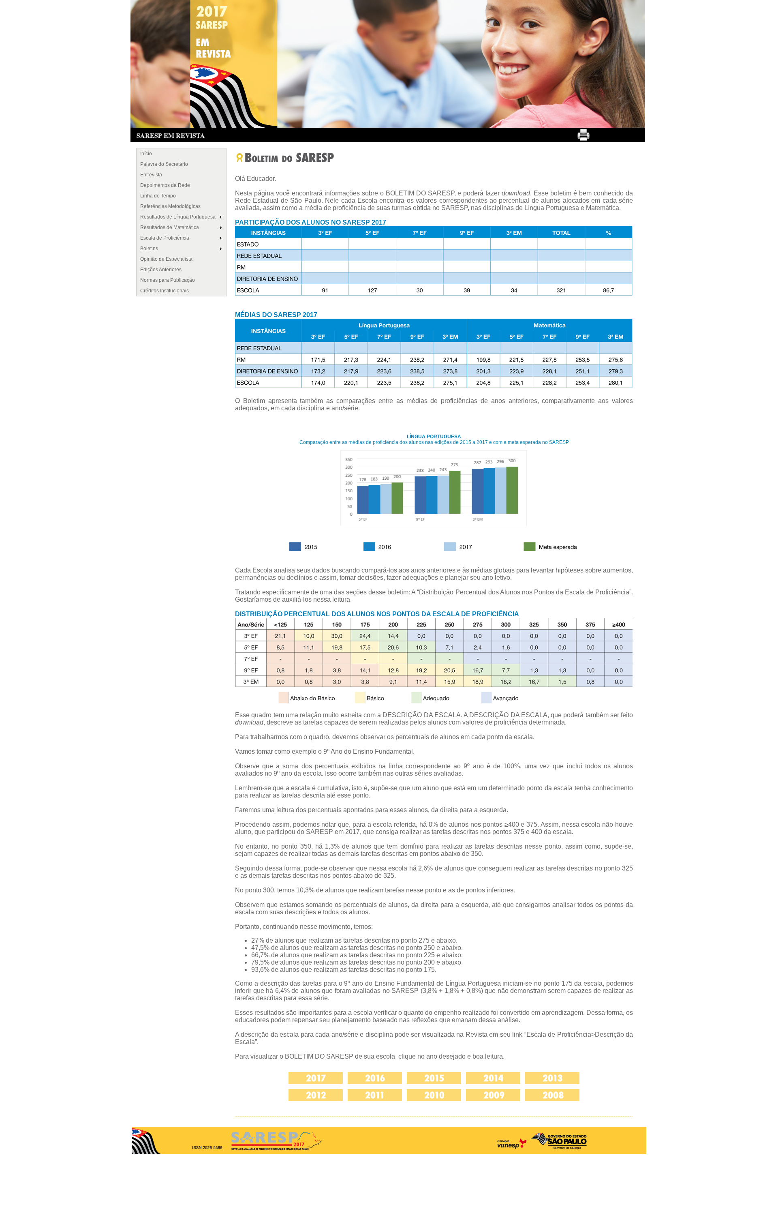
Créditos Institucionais (164, 291)
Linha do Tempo (158, 196)
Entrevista (151, 175)
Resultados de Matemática (169, 227)
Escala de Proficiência (164, 238)
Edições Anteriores (161, 269)
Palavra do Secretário (164, 164)
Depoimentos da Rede (165, 185)
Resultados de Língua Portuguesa (178, 217)
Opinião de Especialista (166, 259)
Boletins (149, 248)
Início (146, 154)
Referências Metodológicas (170, 206)
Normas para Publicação (167, 280)
